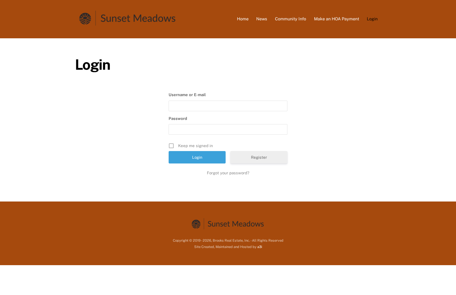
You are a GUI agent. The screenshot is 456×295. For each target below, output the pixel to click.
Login (372, 18)
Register (259, 157)
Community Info (290, 18)
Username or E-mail (187, 94)
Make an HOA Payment (336, 18)
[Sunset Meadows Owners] (127, 26)
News (261, 18)
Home (243, 18)
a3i (259, 247)
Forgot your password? (228, 173)
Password (178, 118)
